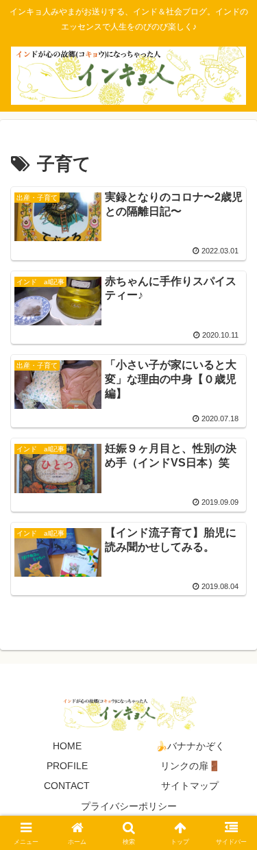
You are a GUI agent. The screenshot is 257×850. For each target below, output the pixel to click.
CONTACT (67, 785)
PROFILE (67, 765)
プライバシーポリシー (129, 806)
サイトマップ (190, 785)
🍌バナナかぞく (190, 745)
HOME (67, 745)
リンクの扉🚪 (190, 765)
